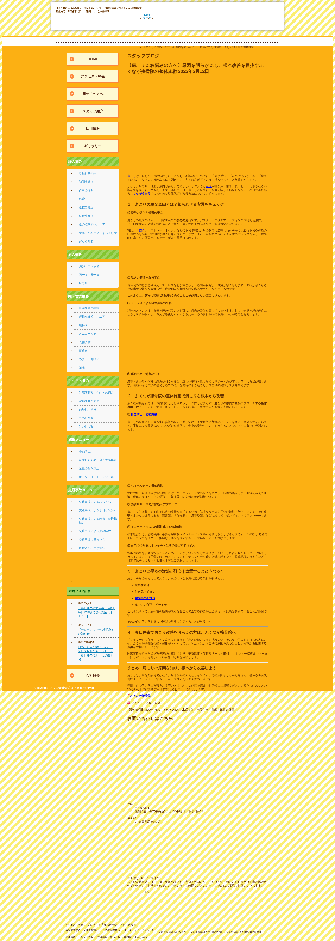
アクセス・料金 (93, 76)
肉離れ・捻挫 (87, 409)
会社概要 (93, 675)
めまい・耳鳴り (89, 359)
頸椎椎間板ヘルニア (92, 316)
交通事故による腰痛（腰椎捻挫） (245, 931)
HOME (147, 14)
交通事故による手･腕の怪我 (97, 510)
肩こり (131, 176)
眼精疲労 (85, 342)
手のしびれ (86, 418)
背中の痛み (86, 190)
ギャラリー (93, 146)
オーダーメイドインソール (96, 477)
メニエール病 (87, 333)
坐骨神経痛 (86, 215)
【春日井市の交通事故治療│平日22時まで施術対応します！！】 (96, 612)
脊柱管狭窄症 (87, 173)
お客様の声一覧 (108, 924)
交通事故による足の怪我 (95, 531)
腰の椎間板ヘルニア (92, 224)
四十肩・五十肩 (89, 274)
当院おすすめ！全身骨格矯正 (98, 459)
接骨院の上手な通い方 (93, 548)
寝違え (83, 350)
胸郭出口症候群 (89, 266)
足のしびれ (86, 426)
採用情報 (93, 129)
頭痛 (209, 186)
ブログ (147, 18)
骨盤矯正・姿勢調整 (144, 414)
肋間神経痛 (86, 181)
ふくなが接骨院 (140, 193)
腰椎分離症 (86, 207)
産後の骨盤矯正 (89, 468)
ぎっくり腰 (86, 241)
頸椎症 (83, 325)
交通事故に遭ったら (92, 539)
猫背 (142, 230)
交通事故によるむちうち (95, 501)
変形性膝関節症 (89, 401)
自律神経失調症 (89, 308)
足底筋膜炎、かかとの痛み (96, 392)
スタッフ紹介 (92, 111)
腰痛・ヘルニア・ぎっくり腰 (98, 233)
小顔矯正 (85, 451)
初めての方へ (92, 94)
